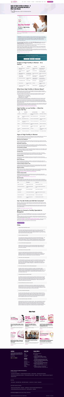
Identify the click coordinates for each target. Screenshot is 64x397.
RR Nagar (25, 392)
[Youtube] (16, 358)
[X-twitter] (12, 358)
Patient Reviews (26, 355)
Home (22, 1)
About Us (25, 1)
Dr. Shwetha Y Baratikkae (38, 1)
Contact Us (45, 1)
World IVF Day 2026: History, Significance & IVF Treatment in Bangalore (30, 325)
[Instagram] (14, 358)
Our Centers (33, 1)
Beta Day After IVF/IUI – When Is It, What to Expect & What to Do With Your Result (17, 341)
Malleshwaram (29, 392)
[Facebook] (11, 358)
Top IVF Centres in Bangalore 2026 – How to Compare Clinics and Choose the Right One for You (46, 325)
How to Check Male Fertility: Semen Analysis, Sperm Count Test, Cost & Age (17, 325)
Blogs (42, 1)
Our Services (28, 1)
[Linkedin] (15, 358)
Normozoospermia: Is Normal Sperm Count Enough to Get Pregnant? (46, 341)
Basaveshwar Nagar (21, 392)
